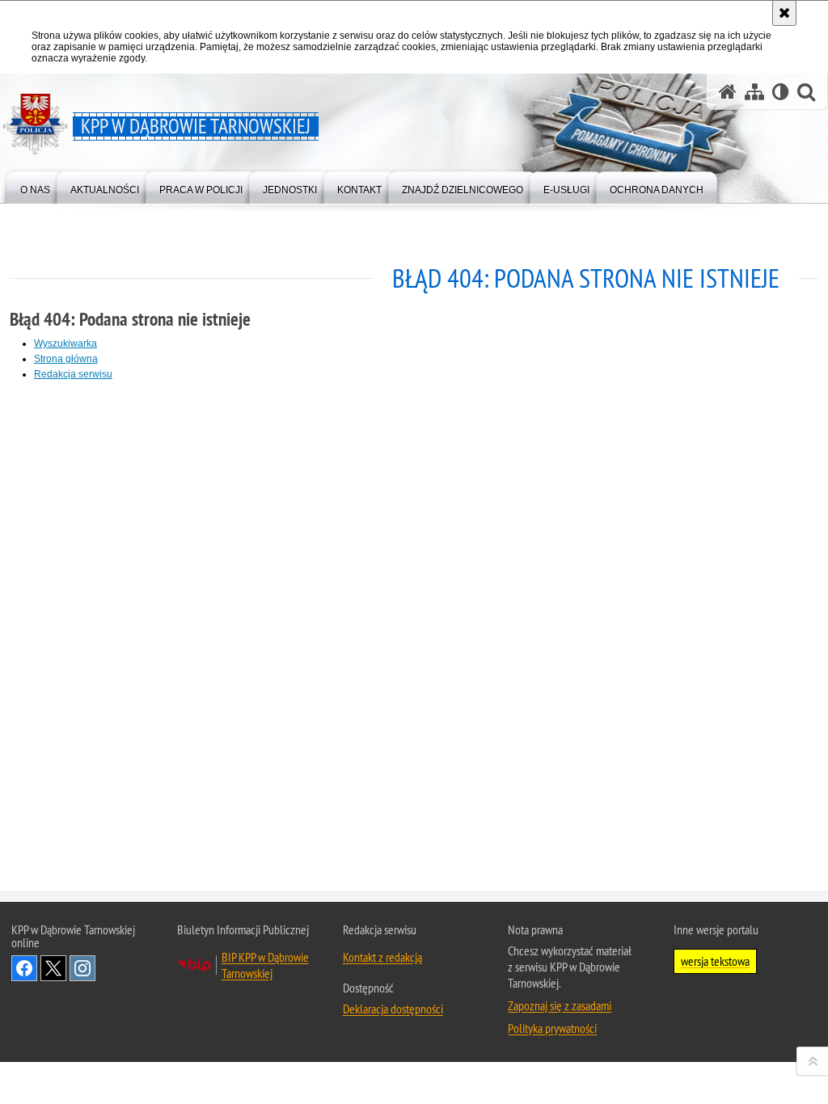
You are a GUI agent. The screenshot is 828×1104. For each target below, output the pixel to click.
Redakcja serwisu (73, 374)
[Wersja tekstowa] (780, 92)
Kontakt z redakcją (382, 957)
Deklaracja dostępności (393, 1009)
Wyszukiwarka (65, 343)
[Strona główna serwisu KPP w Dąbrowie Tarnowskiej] (728, 92)
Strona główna (66, 358)
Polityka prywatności (552, 1028)
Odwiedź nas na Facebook (24, 968)
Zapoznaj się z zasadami (559, 1005)
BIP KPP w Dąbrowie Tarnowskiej (265, 965)
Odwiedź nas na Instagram (82, 968)
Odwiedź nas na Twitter (53, 968)
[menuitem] (35, 186)
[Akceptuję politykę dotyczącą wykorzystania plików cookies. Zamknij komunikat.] (784, 13)
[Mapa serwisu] (754, 92)
